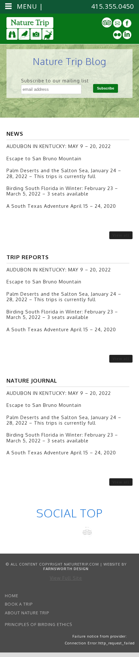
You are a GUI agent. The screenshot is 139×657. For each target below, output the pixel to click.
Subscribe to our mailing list (55, 80)
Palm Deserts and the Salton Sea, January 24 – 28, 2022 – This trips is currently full (63, 173)
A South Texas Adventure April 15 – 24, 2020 (61, 206)
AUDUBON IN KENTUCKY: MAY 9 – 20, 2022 (58, 146)
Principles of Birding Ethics (38, 624)
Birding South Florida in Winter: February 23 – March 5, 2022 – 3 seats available (62, 190)
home (11, 595)
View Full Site (66, 578)
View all (120, 235)
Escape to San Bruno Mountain (43, 158)
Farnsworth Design (66, 568)
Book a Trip (19, 604)
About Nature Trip (27, 612)
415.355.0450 (112, 6)
